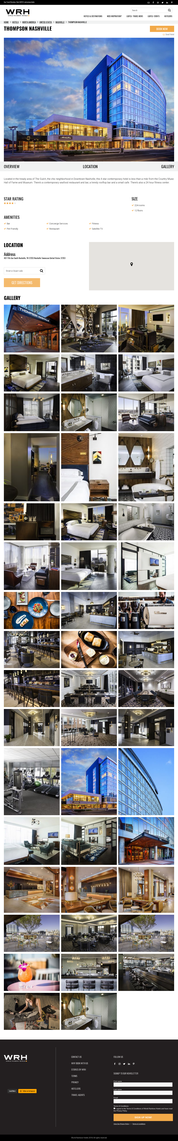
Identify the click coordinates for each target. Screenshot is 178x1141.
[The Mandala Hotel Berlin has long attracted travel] (22, 1069)
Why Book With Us (79, 1063)
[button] (132, 264)
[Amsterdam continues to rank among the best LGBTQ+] (34, 1069)
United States (45, 22)
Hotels (15, 22)
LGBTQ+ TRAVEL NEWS (135, 16)
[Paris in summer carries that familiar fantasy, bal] (9, 1084)
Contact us (76, 1056)
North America (29, 22)
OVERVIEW (11, 166)
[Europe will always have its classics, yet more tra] (34, 1084)
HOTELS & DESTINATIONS (93, 16)
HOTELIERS (168, 16)
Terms (74, 1076)
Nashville (60, 22)
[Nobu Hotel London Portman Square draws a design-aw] (34, 1076)
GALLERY (167, 166)
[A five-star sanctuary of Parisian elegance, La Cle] (9, 1076)
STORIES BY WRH (78, 1069)
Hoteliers (76, 1088)
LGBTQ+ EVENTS (153, 16)
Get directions (22, 282)
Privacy (75, 1082)
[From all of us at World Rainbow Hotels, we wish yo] (22, 1084)
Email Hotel (169, 34)
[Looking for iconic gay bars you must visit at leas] (22, 1076)
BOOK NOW (162, 29)
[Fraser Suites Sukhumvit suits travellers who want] (9, 1069)
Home (6, 22)
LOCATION (90, 166)
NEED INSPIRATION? (114, 16)
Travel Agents (78, 1094)
